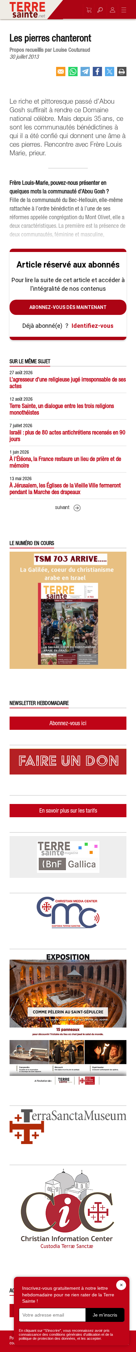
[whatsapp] (73, 74)
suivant (62, 508)
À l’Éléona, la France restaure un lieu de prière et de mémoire (65, 462)
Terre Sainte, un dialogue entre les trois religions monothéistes (62, 409)
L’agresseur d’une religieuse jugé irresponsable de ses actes (68, 382)
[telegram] (85, 74)
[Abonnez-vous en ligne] (87, 10)
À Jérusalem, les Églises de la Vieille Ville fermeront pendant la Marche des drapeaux (65, 488)
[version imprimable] (121, 74)
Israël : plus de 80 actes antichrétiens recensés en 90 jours (67, 435)
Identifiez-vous (93, 325)
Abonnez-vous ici (68, 723)
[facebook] (97, 74)
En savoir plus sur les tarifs (68, 810)
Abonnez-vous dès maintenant (68, 307)
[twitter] (109, 74)
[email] (60, 74)
